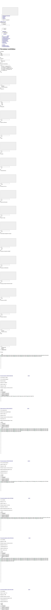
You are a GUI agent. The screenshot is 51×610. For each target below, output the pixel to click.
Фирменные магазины (6, 15)
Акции (8, 35)
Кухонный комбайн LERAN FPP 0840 (6, 498)
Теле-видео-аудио (5, 41)
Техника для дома (5, 37)
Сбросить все (4, 349)
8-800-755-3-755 (3, 21)
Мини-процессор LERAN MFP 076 (6, 408)
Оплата (3, 17)
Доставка (4, 16)
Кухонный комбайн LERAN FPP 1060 (6, 589)
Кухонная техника (5, 36)
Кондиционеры (5, 40)
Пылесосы (4, 42)
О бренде (4, 18)
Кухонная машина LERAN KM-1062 (6, 375)
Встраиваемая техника (6, 38)
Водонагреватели (5, 39)
